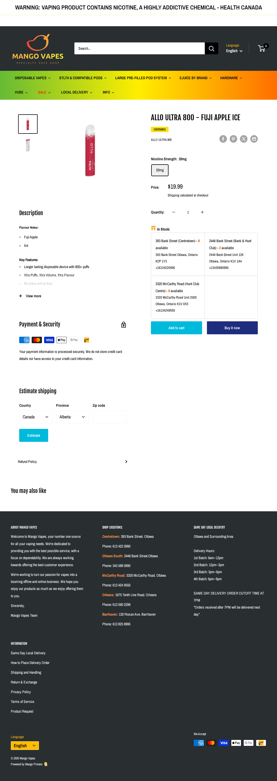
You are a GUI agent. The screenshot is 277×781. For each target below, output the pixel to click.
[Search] (211, 48)
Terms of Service (22, 701)
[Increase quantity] (202, 212)
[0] (261, 48)
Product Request (22, 711)
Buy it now (232, 327)
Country (25, 405)
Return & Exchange (24, 682)
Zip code (99, 405)
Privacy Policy (21, 691)
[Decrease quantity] (173, 212)
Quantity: (157, 212)
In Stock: (163, 229)
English (20, 746)
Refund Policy (27, 461)
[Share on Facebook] (223, 139)
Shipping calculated (180, 195)
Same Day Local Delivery (28, 652)
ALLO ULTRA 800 (161, 140)
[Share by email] (254, 139)
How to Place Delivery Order (30, 662)
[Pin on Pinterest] (233, 139)
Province (62, 405)
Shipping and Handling (26, 672)
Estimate (33, 435)
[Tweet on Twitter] (244, 139)
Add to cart (176, 327)
